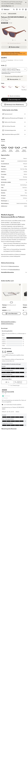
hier (7, 403)
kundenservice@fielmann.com (8, 401)
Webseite (19, 397)
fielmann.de (19, 384)
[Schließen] (24, 364)
